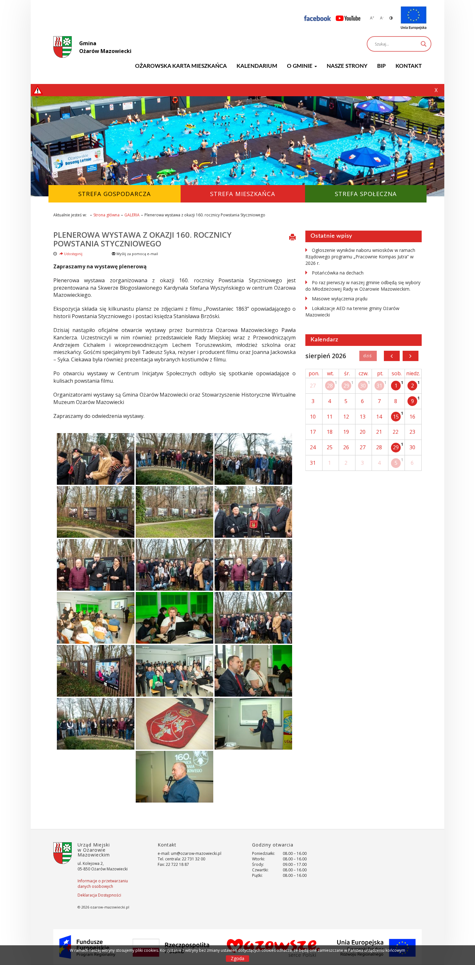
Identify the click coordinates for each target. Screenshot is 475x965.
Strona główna (106, 215)
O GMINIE (300, 66)
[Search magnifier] (423, 43)
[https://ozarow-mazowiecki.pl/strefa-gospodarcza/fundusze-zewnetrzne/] (414, 18)
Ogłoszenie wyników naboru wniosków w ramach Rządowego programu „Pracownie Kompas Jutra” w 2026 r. (360, 256)
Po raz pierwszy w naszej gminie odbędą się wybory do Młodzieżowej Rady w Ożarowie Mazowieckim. (362, 285)
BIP (381, 66)
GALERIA (132, 215)
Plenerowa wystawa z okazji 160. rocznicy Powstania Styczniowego (142, 238)
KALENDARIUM (257, 66)
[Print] (292, 237)
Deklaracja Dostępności (99, 895)
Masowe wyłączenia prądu (339, 299)
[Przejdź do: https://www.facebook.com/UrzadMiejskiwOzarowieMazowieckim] (317, 18)
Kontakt (409, 66)
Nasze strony (347, 66)
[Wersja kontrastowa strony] (391, 18)
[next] (410, 356)
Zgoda (237, 958)
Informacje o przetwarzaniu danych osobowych (103, 883)
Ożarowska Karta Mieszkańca (181, 66)
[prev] (392, 356)
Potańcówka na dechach (338, 273)
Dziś (367, 356)
